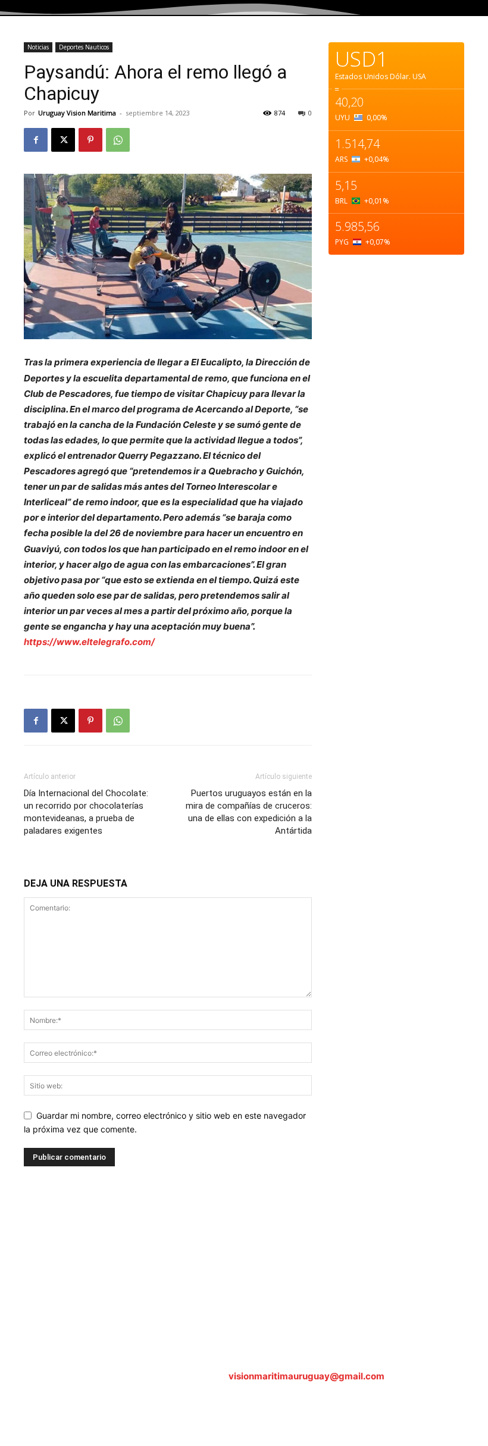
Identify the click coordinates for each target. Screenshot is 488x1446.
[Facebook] (36, 140)
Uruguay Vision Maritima (77, 112)
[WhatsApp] (118, 140)
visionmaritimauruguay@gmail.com (306, 1376)
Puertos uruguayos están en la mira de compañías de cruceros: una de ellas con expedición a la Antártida (249, 812)
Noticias (38, 47)
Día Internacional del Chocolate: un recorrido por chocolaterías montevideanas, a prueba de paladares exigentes (86, 812)
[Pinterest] (90, 140)
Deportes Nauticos (84, 47)
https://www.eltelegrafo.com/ (89, 641)
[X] (63, 140)
